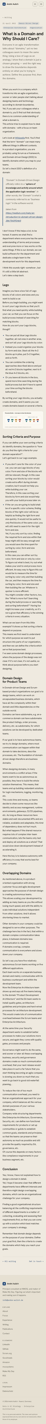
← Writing (7, 17)
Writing (6, 1324)
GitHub (5, 1349)
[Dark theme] (35, 4)
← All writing (9, 1261)
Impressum (7, 1386)
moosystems (8, 1366)
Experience (7, 1320)
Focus (5, 1315)
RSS (4, 1375)
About (5, 1311)
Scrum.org (7, 1353)
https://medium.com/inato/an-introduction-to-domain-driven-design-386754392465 (24, 217)
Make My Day (8, 1371)
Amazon (6, 1362)
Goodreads (7, 1358)
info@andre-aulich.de (13, 1300)
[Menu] (41, 4)
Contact (6, 1333)
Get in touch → (36, 1261)
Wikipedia (20, 137)
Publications (8, 1329)
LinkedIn (6, 1344)
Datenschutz (8, 1391)
